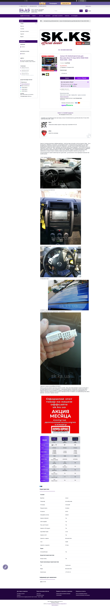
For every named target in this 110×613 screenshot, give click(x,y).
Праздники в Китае (40, 595)
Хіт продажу (74, 15)
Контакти (47, 15)
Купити (67, 78)
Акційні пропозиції (25, 15)
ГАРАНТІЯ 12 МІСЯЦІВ (53, 133)
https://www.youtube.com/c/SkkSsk (26, 94)
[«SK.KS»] (24, 12)
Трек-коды (39, 593)
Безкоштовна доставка (64, 93)
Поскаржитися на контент (51, 603)
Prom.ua (61, 601)
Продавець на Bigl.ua (55, 602)
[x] (41, 486)
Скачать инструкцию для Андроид (83, 595)
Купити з (79, 78)
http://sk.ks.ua (24, 82)
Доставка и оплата (21, 593)
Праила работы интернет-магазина (63, 593)
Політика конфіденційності (62, 603)
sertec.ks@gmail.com (26, 83)
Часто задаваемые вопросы (81, 593)
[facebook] (40, 486)
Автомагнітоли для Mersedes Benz (51, 21)
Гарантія (67, 15)
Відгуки (21, 36)
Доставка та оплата (57, 15)
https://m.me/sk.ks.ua (25, 85)
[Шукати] (81, 11)
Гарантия (18, 595)
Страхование (58, 595)
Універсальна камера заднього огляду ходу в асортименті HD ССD (63, 124)
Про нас (41, 15)
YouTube (22, 28)
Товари (34, 15)
